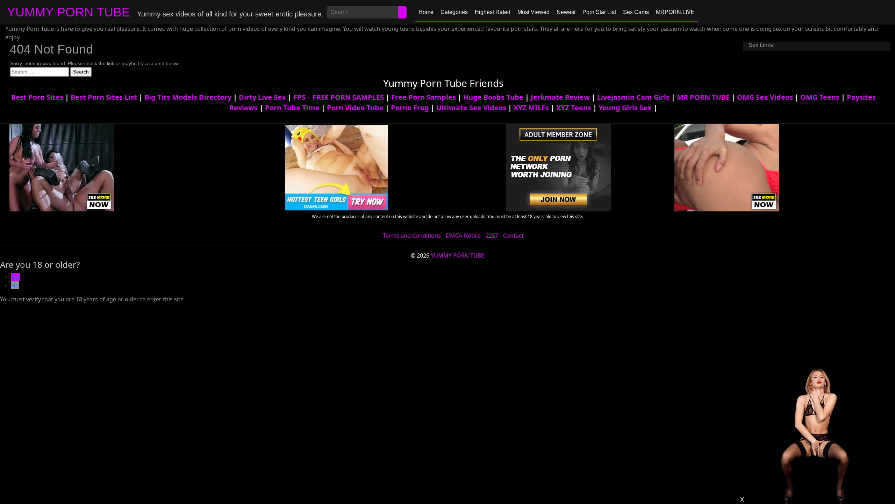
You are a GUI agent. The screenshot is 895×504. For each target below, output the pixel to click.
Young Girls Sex (625, 107)
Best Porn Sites (37, 97)
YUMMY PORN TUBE (68, 12)
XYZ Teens (573, 107)
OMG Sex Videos (765, 97)
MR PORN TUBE (703, 97)
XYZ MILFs (531, 107)
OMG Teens (819, 97)
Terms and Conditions (412, 235)
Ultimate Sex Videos (471, 107)
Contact (513, 235)
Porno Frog (410, 107)
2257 (492, 235)
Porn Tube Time (292, 107)
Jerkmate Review (560, 97)
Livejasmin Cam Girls (633, 97)
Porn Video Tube (355, 107)
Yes (15, 277)
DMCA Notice (463, 235)
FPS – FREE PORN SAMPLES (338, 97)
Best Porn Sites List (104, 97)
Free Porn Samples (423, 97)
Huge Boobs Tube (493, 97)
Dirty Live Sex (262, 97)
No (15, 285)
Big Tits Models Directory (187, 97)
